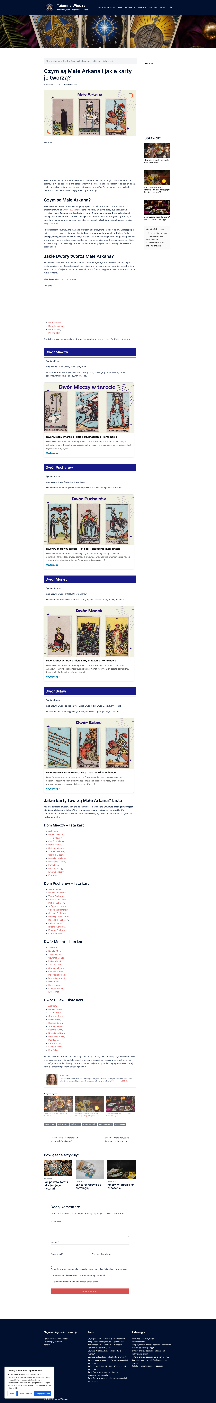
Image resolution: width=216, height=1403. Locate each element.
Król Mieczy (53, 875)
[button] (171, 7)
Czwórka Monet (56, 958)
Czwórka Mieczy (56, 841)
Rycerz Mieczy (55, 868)
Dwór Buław (54, 333)
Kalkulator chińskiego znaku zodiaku (147, 1366)
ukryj (161, 229)
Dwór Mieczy (54, 322)
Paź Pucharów (55, 923)
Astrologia (129, 7)
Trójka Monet (54, 954)
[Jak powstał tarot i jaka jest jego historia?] (58, 1168)
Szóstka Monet (55, 964)
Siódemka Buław (56, 1026)
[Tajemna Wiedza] (49, 7)
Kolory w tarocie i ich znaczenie (121, 1186)
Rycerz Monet (55, 985)
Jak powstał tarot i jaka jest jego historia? (56, 1185)
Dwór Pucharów (56, 326)
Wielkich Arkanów (71, 210)
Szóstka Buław (55, 1023)
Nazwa (55, 1242)
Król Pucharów (55, 933)
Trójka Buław (54, 1013)
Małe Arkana (120, 1124)
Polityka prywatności (53, 1342)
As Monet (52, 947)
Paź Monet (53, 981)
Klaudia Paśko (70, 84)
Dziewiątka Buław (56, 1033)
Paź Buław (53, 1040)
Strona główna (53, 61)
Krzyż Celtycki (51, 223)
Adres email (57, 1254)
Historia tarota (105, 1124)
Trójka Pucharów (56, 896)
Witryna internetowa (101, 1254)
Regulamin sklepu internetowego (58, 1339)
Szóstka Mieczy (55, 848)
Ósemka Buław (55, 1030)
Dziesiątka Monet (56, 978)
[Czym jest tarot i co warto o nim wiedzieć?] (58, 1104)
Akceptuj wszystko (42, 1394)
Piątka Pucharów (56, 903)
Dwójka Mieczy (55, 834)
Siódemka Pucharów (58, 910)
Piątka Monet (54, 961)
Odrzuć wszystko (25, 1394)
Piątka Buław (54, 1019)
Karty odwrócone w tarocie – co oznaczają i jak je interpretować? (157, 189)
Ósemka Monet (55, 971)
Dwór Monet (54, 329)
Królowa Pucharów (57, 930)
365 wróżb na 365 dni (106, 7)
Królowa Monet (55, 988)
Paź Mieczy (53, 865)
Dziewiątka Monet (57, 975)
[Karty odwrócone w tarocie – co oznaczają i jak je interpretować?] (89, 1104)
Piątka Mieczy (54, 844)
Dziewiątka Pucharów (58, 916)
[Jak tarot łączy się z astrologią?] (90, 1169)
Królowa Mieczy (55, 872)
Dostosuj (12, 1394)
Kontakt (162, 7)
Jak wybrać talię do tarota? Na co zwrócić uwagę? (157, 218)
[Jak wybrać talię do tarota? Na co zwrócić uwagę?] (120, 1104)
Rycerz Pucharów (56, 927)
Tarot (120, 7)
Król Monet (53, 992)
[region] (29, 1383)
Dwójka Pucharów (56, 892)
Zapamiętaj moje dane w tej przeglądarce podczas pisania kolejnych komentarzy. (89, 1269)
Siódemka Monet (56, 968)
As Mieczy (53, 831)
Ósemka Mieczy (55, 855)
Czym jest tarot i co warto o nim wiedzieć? (156, 161)
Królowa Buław (55, 1047)
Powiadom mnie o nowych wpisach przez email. (75, 1281)
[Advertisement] (90, 160)
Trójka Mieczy (55, 838)
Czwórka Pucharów (57, 899)
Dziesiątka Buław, (56, 1036)
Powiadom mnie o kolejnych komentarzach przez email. (79, 1275)
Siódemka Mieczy (56, 851)
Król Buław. (53, 1050)
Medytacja (142, 7)
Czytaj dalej (53, 453)
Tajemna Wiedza (71, 5)
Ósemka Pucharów (57, 913)
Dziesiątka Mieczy (56, 861)
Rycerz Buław (54, 1043)
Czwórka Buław (55, 1016)
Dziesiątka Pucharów (58, 920)
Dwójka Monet (55, 951)
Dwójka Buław (55, 1009)
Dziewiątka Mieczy (57, 858)
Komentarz (57, 1221)
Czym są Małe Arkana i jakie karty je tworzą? (107, 1357)
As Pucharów (54, 889)
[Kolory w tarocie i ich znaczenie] (121, 1169)
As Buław (52, 1006)
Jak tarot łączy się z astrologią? (88, 1186)
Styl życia (153, 7)
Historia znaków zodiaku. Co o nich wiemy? (150, 1357)
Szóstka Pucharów (57, 906)
